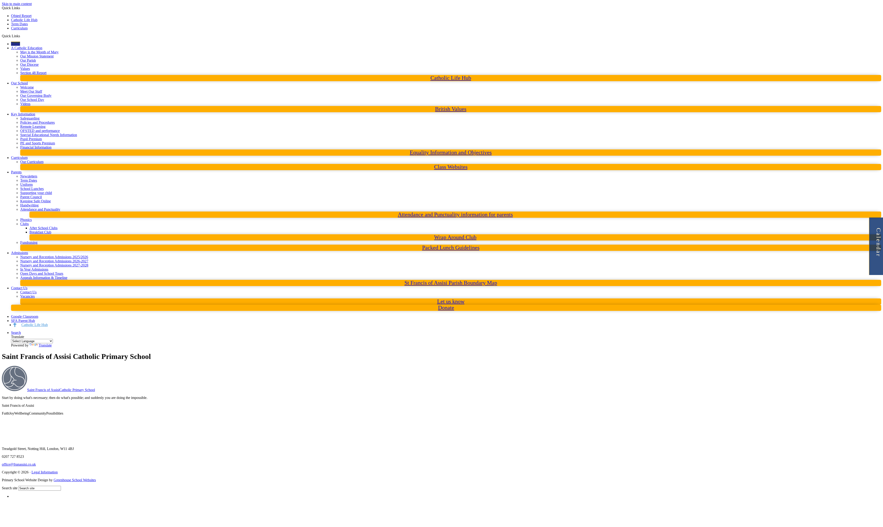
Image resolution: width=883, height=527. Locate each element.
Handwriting (29, 205)
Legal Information (45, 472)
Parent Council (31, 197)
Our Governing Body (36, 95)
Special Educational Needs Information (48, 135)
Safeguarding (30, 118)
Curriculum (19, 28)
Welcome (27, 87)
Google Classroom (24, 316)
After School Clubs (43, 228)
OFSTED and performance (40, 131)
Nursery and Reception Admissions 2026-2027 (54, 261)
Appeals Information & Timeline (43, 278)
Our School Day (32, 100)
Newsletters (28, 176)
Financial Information (36, 147)
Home (15, 44)
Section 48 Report (33, 73)
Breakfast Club (40, 232)
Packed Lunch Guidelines (450, 248)
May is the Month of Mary (39, 52)
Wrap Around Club (455, 237)
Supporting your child (36, 193)
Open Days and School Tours (41, 273)
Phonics (26, 220)
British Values (450, 109)
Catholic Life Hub (24, 20)
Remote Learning (33, 127)
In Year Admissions (34, 269)
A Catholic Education (26, 48)
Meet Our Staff (31, 91)
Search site (9, 488)
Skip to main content (17, 4)
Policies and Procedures (37, 122)
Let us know (450, 301)
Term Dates (19, 24)
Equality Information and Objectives (451, 152)
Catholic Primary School (61, 390)
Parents (16, 172)
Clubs (24, 224)
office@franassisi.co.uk (19, 464)
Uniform (26, 184)
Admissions (19, 253)
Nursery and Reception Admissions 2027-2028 (54, 265)
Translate (45, 345)
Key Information (23, 114)
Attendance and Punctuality (40, 209)
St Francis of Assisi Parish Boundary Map (450, 283)
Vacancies (27, 296)
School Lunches (32, 189)
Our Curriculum (31, 162)
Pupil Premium (31, 139)
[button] (22, 35)
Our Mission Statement (37, 56)
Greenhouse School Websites (75, 480)
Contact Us (19, 288)
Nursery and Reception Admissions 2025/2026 (54, 257)
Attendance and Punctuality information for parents (455, 215)
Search (16, 333)
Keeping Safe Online (35, 201)
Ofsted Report (21, 16)
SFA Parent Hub (23, 321)
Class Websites (450, 167)
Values (25, 69)
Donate (446, 308)
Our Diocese (29, 64)
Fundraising (28, 242)
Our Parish (28, 60)
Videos (25, 104)
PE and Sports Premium (37, 143)
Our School (19, 83)
